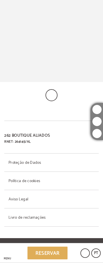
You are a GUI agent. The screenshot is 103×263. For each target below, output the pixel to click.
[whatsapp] (97, 133)
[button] (7, 253)
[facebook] (97, 121)
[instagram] (97, 109)
